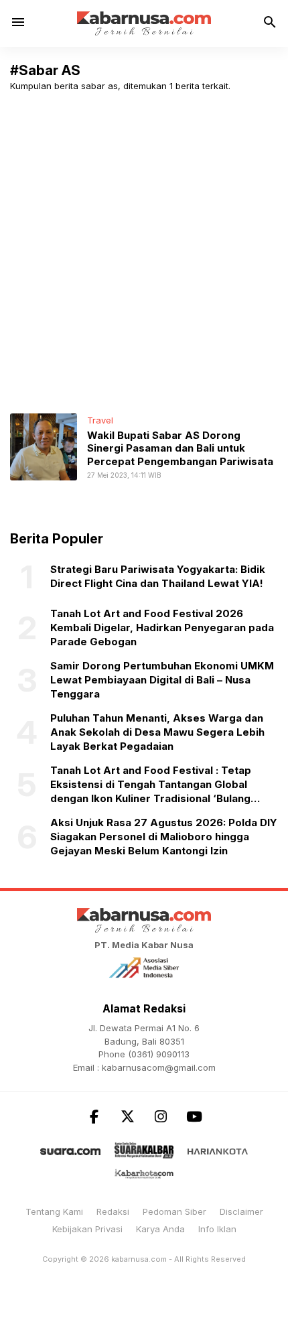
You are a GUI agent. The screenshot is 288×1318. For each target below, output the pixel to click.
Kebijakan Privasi (87, 1229)
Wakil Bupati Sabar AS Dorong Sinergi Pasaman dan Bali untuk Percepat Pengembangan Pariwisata (180, 448)
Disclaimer (241, 1211)
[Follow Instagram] (161, 1116)
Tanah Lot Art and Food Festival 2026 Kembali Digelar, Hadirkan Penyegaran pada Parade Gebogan (162, 627)
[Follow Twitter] (127, 1116)
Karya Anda (160, 1229)
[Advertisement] (144, 253)
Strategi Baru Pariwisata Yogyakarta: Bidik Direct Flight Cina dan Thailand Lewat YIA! (157, 576)
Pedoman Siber (174, 1211)
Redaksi (112, 1211)
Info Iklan (217, 1229)
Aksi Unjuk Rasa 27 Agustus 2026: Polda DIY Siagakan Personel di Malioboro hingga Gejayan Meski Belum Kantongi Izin (163, 836)
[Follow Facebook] (94, 1116)
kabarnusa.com (139, 1259)
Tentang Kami (54, 1211)
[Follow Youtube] (194, 1116)
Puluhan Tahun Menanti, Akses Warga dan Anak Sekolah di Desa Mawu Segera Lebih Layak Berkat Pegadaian (157, 732)
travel (100, 420)
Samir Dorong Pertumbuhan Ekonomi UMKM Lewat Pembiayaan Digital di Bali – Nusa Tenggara (162, 679)
